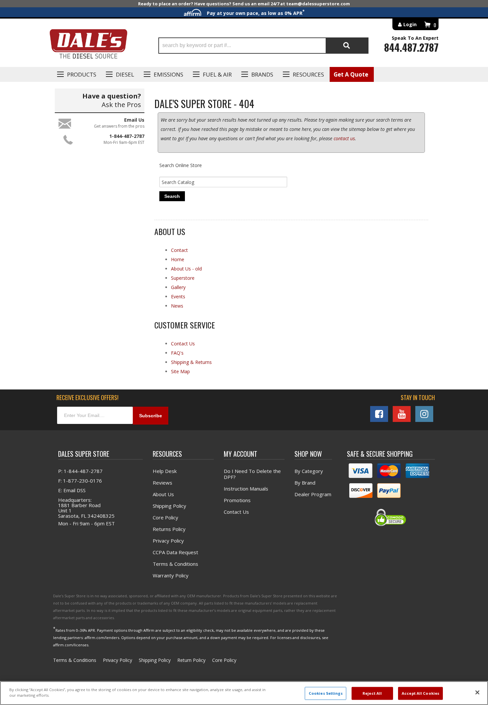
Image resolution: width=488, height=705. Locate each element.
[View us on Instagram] (424, 414)
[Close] (477, 692)
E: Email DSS (72, 490)
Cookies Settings (326, 693)
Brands (262, 74)
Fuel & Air (217, 74)
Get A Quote (351, 74)
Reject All (372, 693)
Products (81, 74)
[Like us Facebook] (379, 414)
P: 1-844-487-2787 (80, 471)
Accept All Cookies (420, 693)
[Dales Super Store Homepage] (88, 45)
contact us (344, 138)
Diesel (125, 74)
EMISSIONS (168, 74)
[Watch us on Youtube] (402, 414)
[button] (263, 45)
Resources (308, 74)
